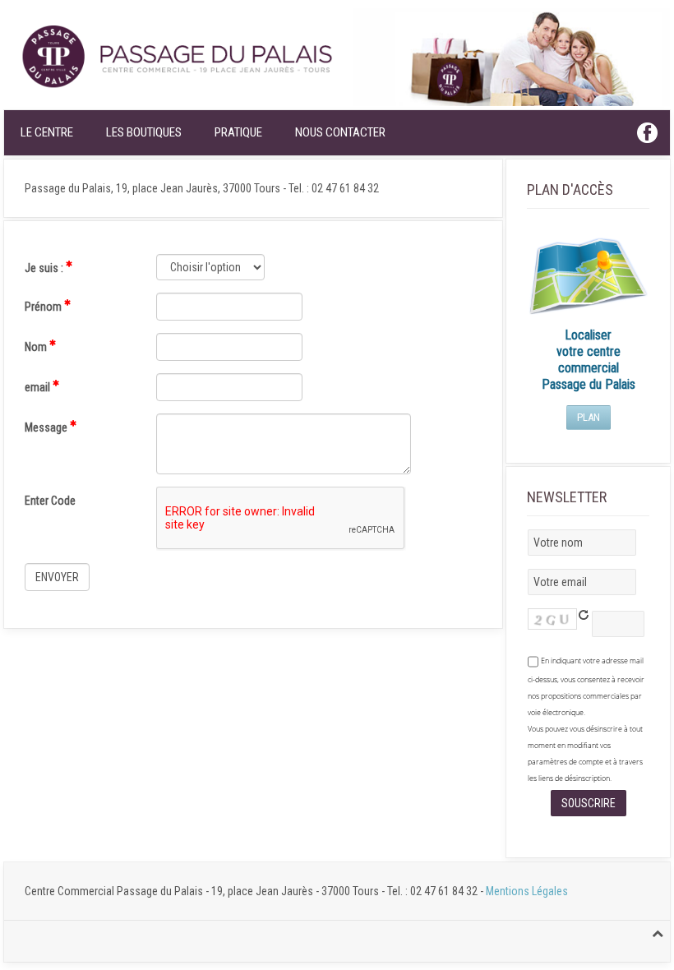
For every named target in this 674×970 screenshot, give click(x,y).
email (39, 387)
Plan (588, 417)
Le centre (47, 132)
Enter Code (50, 500)
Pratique (238, 132)
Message (47, 427)
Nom (37, 346)
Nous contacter (340, 132)
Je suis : (45, 268)
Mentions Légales (527, 891)
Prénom (44, 306)
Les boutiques (144, 132)
